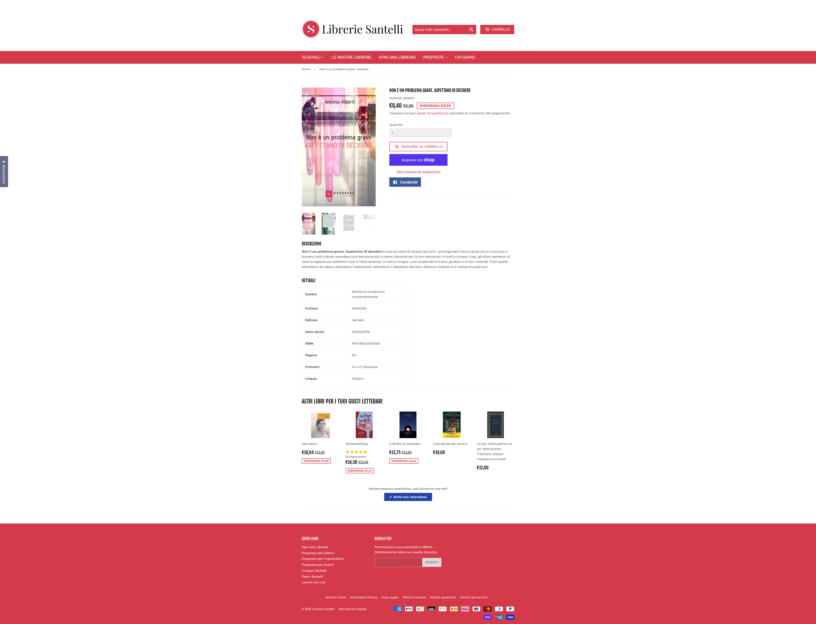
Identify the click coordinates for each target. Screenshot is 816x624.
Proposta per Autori (318, 565)
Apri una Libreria (397, 57)
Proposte (434, 57)
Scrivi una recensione (412, 498)
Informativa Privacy (363, 597)
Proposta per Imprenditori (323, 559)
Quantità (396, 125)
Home (306, 69)
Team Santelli (312, 576)
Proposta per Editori (318, 553)
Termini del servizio (473, 597)
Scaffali (312, 57)
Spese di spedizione (432, 113)
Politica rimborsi (414, 597)
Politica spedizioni (443, 597)
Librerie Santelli (323, 609)
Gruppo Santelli (314, 571)
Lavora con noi (313, 582)
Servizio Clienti (335, 597)
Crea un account (502, 19)
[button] (364, 454)
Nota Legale (390, 597)
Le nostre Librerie (351, 57)
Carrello (500, 29)
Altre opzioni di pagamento (419, 172)
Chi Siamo (465, 57)
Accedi (479, 19)
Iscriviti (432, 562)
